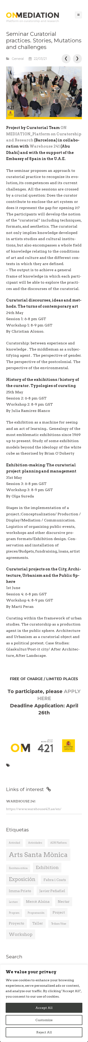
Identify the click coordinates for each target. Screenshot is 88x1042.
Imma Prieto (20, 891)
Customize (44, 1020)
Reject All (44, 1032)
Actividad (14, 842)
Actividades (35, 842)
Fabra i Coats (55, 880)
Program (14, 912)
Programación (36, 912)
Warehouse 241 (45, 146)
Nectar (63, 901)
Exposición (22, 879)
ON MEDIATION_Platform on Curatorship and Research (43, 134)
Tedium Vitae (58, 923)
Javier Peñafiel (52, 891)
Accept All (44, 1008)
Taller (37, 923)
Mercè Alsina (38, 901)
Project (59, 912)
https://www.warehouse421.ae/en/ (33, 809)
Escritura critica (18, 868)
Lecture (13, 902)
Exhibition (47, 867)
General (18, 59)
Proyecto (16, 923)
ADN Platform (58, 842)
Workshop (20, 934)
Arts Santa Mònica (38, 855)
